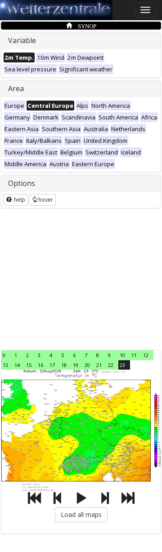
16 (40, 365)
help (19, 199)
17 (52, 365)
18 (64, 365)
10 (122, 355)
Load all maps (81, 514)
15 (29, 365)
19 (75, 365)
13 (5, 365)
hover (45, 199)
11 (134, 355)
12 (145, 355)
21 (99, 365)
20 (87, 365)
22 (110, 365)
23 (122, 365)
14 (17, 365)
